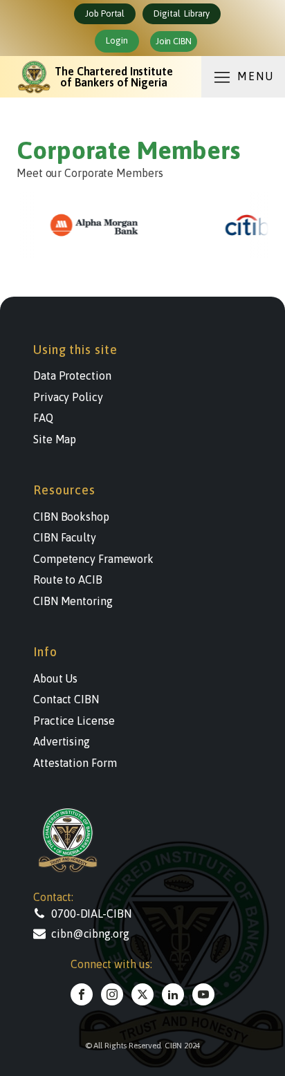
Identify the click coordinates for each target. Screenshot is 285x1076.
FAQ (43, 417)
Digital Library (181, 13)
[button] (102, 913)
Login (117, 40)
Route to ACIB (67, 579)
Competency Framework (93, 559)
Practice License (73, 720)
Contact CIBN (66, 699)
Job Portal (105, 13)
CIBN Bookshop (71, 516)
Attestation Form (74, 763)
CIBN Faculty (64, 537)
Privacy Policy (68, 397)
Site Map (54, 439)
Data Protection (72, 375)
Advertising (61, 741)
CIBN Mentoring (73, 601)
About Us (55, 678)
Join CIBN (174, 41)
